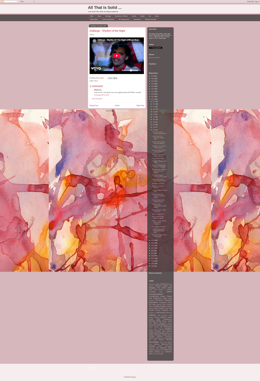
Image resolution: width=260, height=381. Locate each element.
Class (169, 291)
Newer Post (94, 105)
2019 (152, 94)
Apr (154, 122)
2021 (152, 89)
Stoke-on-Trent (166, 344)
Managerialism (167, 319)
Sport (150, 344)
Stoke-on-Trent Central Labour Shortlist (159, 151)
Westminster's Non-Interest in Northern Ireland (158, 196)
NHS (167, 325)
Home (92, 16)
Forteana (169, 304)
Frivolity (157, 306)
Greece (151, 308)
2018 (152, 96)
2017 (152, 99)
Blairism (158, 286)
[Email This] (109, 78)
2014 (152, 245)
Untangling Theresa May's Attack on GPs (159, 180)
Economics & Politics (121, 16)
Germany (169, 306)
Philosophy (168, 327)
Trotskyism (158, 350)
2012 (152, 250)
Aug (154, 111)
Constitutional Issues (157, 296)
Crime (165, 298)
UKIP (166, 350)
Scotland (157, 338)
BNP (158, 288)
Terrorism (151, 348)
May (154, 119)
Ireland (167, 312)
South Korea (163, 342)
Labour (152, 315)
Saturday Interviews (151, 19)
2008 (152, 261)
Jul (154, 114)
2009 (152, 258)
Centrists (152, 292)
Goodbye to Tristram (158, 183)
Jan (154, 130)
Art (171, 284)
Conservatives (156, 294)
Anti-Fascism (165, 284)
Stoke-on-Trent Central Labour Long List (159, 155)
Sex (150, 16)
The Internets (161, 348)
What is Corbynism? (158, 214)
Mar (154, 124)
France (151, 306)
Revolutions (158, 335)
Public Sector (154, 333)
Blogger (133, 377)
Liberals (169, 317)
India (155, 312)
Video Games (94, 19)
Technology (168, 346)
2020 (152, 91)
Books (157, 16)
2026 (152, 76)
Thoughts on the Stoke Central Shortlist (159, 146)
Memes (164, 321)
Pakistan (156, 326)
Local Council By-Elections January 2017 (158, 137)
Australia (151, 286)
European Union (165, 302)
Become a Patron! (154, 57)
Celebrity (169, 289)
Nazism (170, 323)
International (137, 19)
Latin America (162, 315)
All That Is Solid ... (105, 7)
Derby (170, 298)
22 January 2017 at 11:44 (101, 95)
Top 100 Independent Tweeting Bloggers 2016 (158, 230)
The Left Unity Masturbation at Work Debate (159, 205)
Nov (154, 104)
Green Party (168, 308)
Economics (159, 300)
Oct (154, 106)
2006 (152, 266)
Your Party (155, 353)
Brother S (162, 289)
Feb (154, 127)
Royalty (164, 335)
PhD (161, 327)
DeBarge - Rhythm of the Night (107, 30)
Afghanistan (152, 284)
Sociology (108, 16)
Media (159, 321)
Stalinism (156, 344)
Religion (151, 335)
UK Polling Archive (124, 19)
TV (163, 350)
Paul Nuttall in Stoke (158, 158)
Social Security (165, 339)
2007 (152, 263)
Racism (162, 333)
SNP (155, 339)
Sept (154, 109)
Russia (170, 335)
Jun (154, 117)
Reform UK (168, 333)
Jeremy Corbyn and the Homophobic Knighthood (159, 222)
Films (164, 304)
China (161, 292)
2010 (152, 256)
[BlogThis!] (111, 78)
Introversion (161, 312)
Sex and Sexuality (166, 338)
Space (170, 342)
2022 (152, 86)
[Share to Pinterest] (116, 78)
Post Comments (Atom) (121, 111)
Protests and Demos (163, 331)
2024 (152, 81)
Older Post (140, 105)
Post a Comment (97, 98)
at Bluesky (156, 38)
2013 (152, 248)
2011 (152, 253)
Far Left (134, 16)
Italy (171, 312)
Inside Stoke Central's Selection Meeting (158, 142)
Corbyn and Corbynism (160, 297)
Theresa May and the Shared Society (158, 200)
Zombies (160, 354)
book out (151, 37)
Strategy (152, 346)
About (99, 16)
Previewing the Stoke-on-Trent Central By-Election (159, 171)
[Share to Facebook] (114, 78)
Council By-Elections (108, 19)
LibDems (163, 317)
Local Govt (154, 319)
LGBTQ (156, 317)
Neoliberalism (153, 325)
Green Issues (159, 308)
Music (96, 81)
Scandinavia (168, 336)
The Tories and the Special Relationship (159, 132)
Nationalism (162, 323)
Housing (157, 310)
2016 (152, 240)
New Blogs (161, 325)
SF (150, 339)
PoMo (151, 331)
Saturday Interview (155, 336)
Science (151, 338)
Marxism (152, 321)
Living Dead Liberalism (159, 226)
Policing (161, 329)
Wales (162, 351)
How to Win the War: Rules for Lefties (158, 217)
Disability (151, 300)
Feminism (159, 304)
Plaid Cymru (153, 329)
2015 (152, 243)
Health (151, 310)
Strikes (160, 346)
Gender (142, 16)
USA (170, 350)
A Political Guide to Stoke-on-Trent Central (159, 176)
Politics (168, 329)
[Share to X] (113, 78)
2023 (152, 84)
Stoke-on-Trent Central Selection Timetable (159, 166)
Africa (158, 284)
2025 (152, 78)
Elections (153, 302)
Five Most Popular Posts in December (159, 235)
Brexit (170, 288)
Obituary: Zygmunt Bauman (157, 186)
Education (168, 300)
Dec (154, 101)
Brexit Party (153, 289)
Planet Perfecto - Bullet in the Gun (159, 210)
